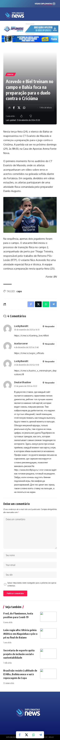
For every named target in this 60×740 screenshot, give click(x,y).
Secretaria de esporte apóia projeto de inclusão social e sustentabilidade (18, 654)
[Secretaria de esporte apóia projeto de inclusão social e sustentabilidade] (48, 654)
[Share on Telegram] (40, 734)
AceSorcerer (21, 343)
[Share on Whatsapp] (24, 107)
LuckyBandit (21, 326)
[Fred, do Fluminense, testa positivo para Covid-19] (48, 617)
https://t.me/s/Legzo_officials (29, 353)
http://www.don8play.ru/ (26, 469)
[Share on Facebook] (14, 107)
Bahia (11, 74)
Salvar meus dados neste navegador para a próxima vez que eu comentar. (32, 584)
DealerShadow (22, 382)
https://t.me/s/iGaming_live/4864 (31, 335)
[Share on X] (19, 107)
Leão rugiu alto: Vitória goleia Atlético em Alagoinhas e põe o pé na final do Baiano (20, 634)
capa (19, 291)
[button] (43, 15)
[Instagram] (13, 3)
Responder (49, 326)
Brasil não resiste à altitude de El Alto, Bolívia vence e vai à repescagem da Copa (20, 674)
